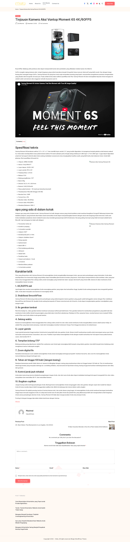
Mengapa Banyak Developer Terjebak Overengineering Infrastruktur (26, 515)
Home (16, 9)
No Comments (44, 23)
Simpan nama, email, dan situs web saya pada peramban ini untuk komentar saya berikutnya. (42, 475)
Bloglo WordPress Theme (78, 539)
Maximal (29, 411)
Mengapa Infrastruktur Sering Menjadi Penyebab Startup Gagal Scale (30, 528)
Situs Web (86, 468)
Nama (17, 468)
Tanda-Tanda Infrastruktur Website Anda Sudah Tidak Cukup (30, 509)
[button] (110, 3)
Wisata (18, 16)
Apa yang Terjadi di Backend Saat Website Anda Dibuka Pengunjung (30, 522)
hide (23, 141)
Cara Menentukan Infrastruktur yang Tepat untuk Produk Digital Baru (30, 502)
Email (52, 468)
